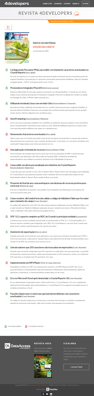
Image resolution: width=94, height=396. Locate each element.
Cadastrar (76, 367)
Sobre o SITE (47, 4)
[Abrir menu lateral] (8, 27)
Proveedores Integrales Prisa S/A (34, 87)
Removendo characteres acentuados (32, 134)
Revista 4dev (44, 351)
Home (52, 21)
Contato (67, 4)
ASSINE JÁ (75, 4)
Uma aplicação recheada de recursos (37, 149)
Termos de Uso (73, 385)
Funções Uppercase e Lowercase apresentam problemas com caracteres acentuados (44, 295)
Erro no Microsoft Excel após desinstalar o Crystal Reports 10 (46, 278)
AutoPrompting (29, 118)
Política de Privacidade (58, 385)
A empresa (58, 4)
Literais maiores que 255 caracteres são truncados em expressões (48, 247)
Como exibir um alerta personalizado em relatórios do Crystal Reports (43, 166)
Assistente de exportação (28, 232)
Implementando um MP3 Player (35, 262)
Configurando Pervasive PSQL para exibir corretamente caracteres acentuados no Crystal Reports (49, 71)
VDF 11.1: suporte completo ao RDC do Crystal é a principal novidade (48, 216)
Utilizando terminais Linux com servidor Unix (43, 103)
